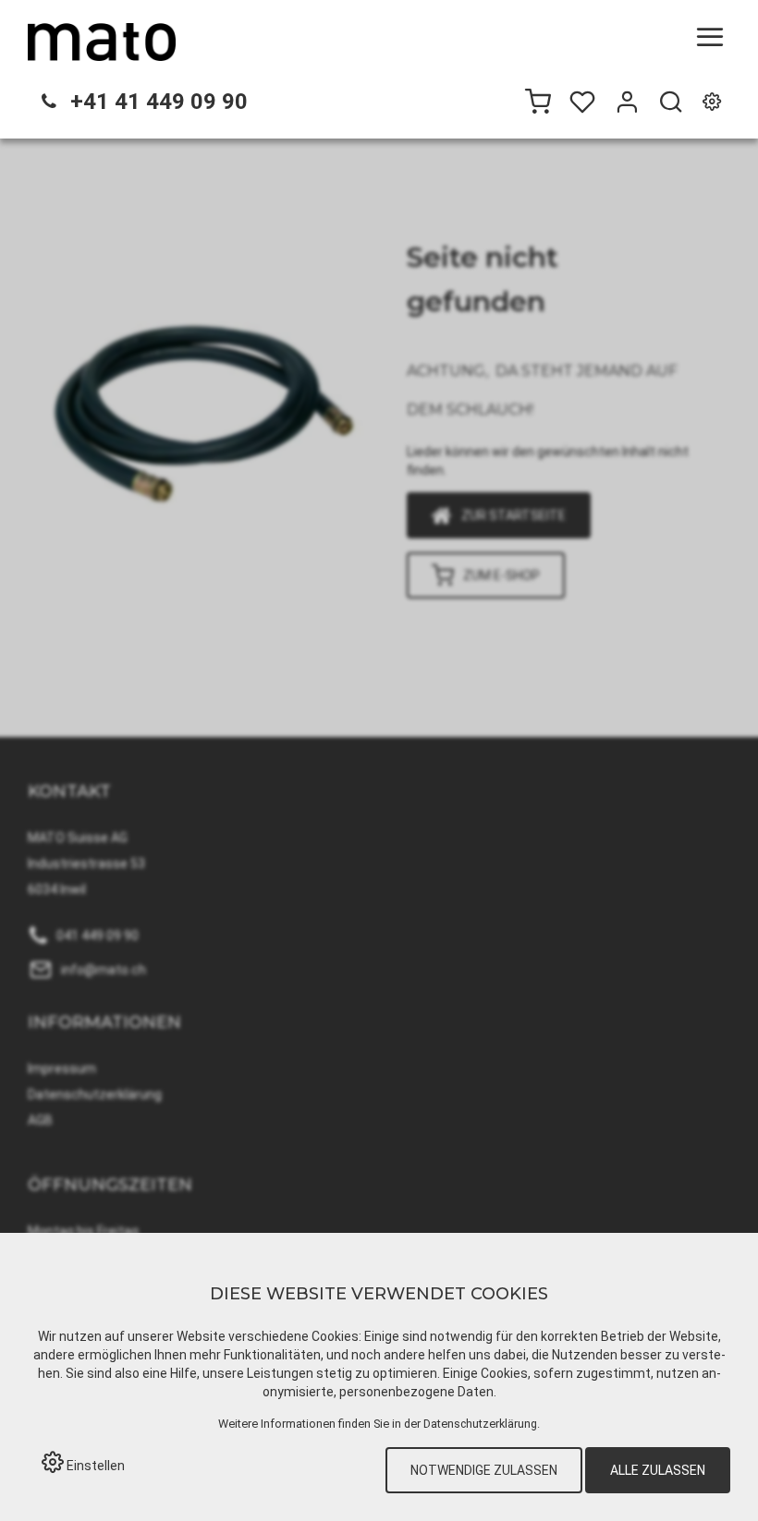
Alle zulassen (657, 1470)
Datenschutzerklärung (480, 1423)
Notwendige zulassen (483, 1470)
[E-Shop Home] (102, 41)
